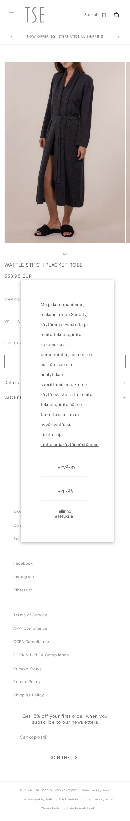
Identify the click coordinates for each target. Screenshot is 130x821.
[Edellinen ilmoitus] (11, 37)
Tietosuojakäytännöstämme (70, 444)
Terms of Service (30, 615)
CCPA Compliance (31, 641)
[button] (11, 15)
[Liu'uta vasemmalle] (51, 254)
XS (7, 322)
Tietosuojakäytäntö (38, 799)
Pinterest (22, 590)
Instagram (23, 576)
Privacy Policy (27, 668)
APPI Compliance (30, 628)
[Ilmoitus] (118, 37)
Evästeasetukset (80, 808)
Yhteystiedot (51, 808)
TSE (37, 790)
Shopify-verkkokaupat (59, 790)
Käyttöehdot (69, 799)
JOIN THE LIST (65, 757)
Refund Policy (27, 681)
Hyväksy (66, 467)
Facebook (23, 563)
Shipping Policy (28, 695)
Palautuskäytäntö (96, 790)
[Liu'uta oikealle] (78, 254)
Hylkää (65, 491)
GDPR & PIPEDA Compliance (41, 655)
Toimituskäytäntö (99, 799)
